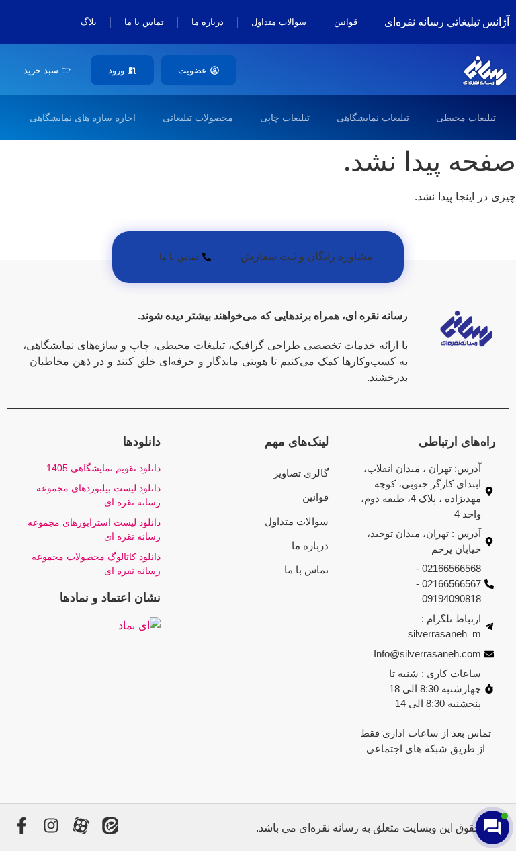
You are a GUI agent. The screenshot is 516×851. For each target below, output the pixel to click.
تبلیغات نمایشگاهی (373, 117)
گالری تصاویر (301, 473)
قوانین (345, 22)
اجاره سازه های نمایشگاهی (83, 117)
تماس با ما (144, 22)
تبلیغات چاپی (285, 117)
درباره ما (207, 22)
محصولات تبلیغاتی (198, 117)
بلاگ (89, 22)
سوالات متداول (278, 22)
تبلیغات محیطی (466, 117)
